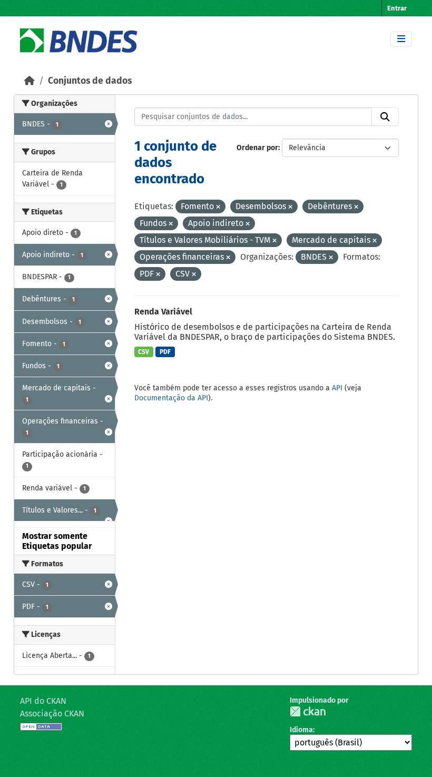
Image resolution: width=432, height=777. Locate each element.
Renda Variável (163, 312)
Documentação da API (171, 398)
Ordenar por (257, 147)
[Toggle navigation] (401, 39)
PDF (165, 352)
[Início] (29, 80)
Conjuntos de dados (90, 80)
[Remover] (218, 207)
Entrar (397, 8)
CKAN (308, 711)
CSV (143, 352)
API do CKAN (43, 701)
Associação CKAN (52, 714)
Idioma (301, 729)
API (337, 387)
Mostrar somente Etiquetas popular (57, 541)
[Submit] (385, 116)
